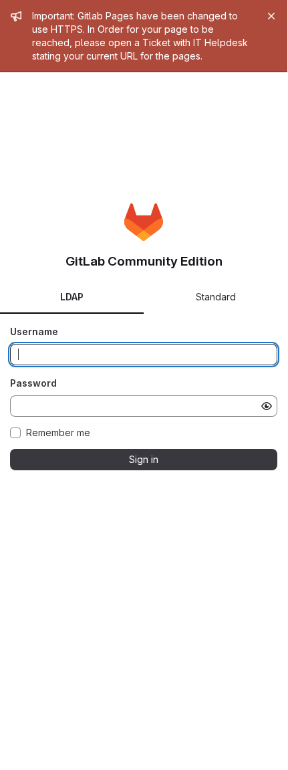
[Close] (271, 16)
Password (33, 383)
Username (34, 331)
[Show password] (266, 406)
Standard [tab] (216, 296)
